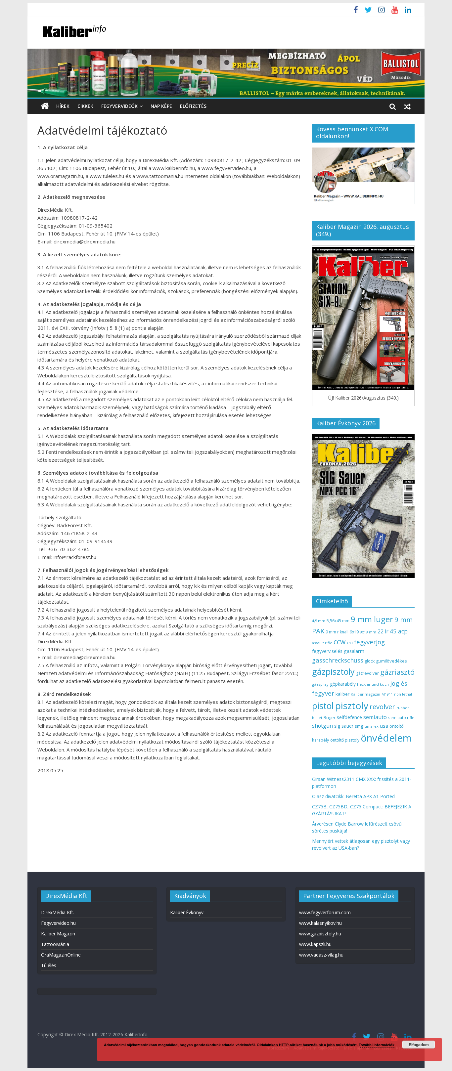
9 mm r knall (337, 632)
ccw (339, 641)
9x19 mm (368, 631)
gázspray (320, 684)
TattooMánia (55, 944)
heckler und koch (373, 684)
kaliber (342, 694)
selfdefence (349, 717)
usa (384, 725)
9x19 (354, 632)
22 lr (383, 631)
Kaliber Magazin (58, 933)
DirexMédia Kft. (57, 912)
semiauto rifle (401, 717)
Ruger (330, 717)
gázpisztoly (333, 671)
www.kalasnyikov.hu (320, 923)
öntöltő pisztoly (344, 740)
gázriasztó (397, 672)
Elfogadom (419, 1045)
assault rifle (322, 642)
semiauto (375, 717)
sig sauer (343, 726)
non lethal (403, 694)
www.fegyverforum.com (325, 912)
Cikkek (85, 106)
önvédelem (386, 738)
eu (350, 642)
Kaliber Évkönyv (186, 912)
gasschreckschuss (337, 660)
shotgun (322, 725)
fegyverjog (369, 642)
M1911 (387, 694)
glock (370, 661)
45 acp (399, 631)
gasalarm (354, 651)
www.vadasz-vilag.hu (321, 955)
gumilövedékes (391, 661)
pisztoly (351, 705)
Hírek (62, 106)
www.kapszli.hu (315, 944)
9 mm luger (372, 619)
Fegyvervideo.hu (58, 923)
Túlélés (48, 965)
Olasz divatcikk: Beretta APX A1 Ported (353, 796)
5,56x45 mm (338, 620)
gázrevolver (367, 673)
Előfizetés (193, 106)
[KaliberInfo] (44, 106)
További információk (376, 1044)
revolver (382, 706)
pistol (323, 706)
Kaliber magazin (365, 694)
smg (359, 726)
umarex (372, 726)
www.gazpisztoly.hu (320, 933)
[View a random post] (407, 106)
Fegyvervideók (119, 106)
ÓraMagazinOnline (61, 955)
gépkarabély (343, 684)
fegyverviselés (327, 651)
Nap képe (161, 106)
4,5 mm (318, 620)
